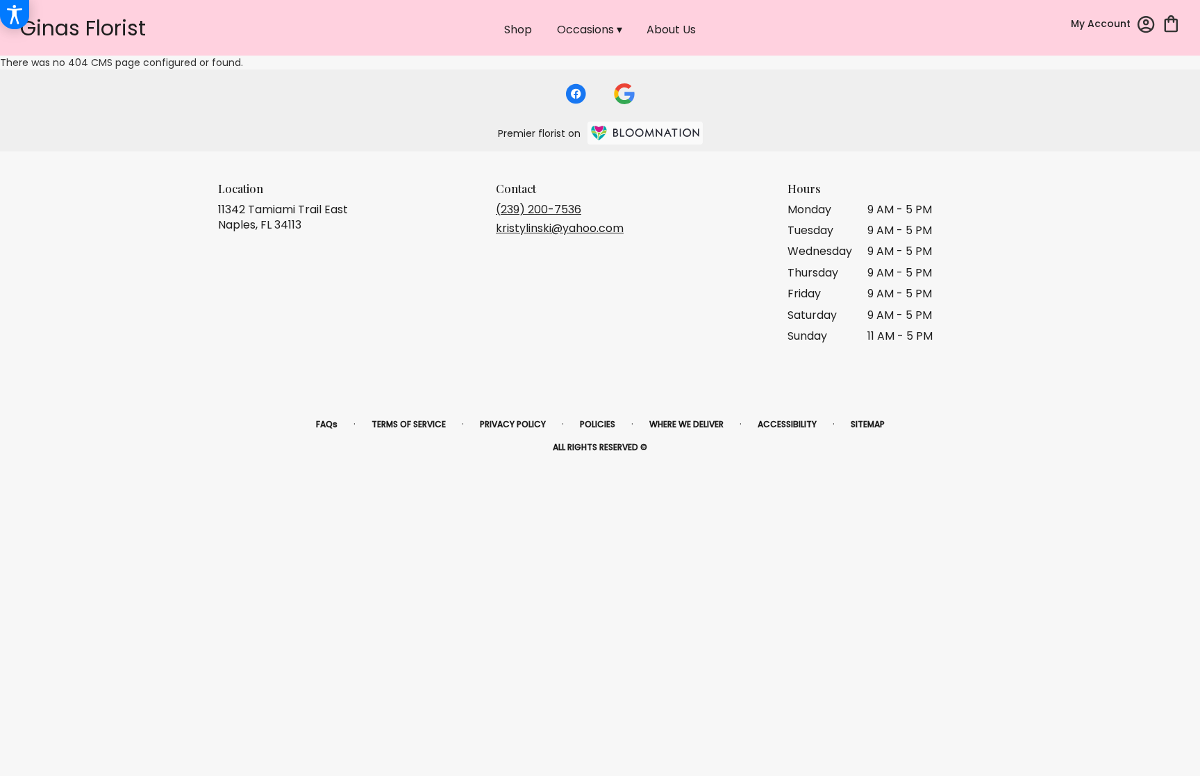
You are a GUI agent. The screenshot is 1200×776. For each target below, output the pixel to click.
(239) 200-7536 (538, 209)
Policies (597, 424)
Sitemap (868, 424)
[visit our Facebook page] (575, 93)
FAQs (327, 424)
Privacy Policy (513, 424)
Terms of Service (409, 424)
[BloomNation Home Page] (645, 133)
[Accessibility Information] (14, 14)
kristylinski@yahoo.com (560, 228)
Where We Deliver (686, 424)
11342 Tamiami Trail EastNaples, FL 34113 (283, 217)
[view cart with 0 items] (1171, 22)
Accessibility (787, 424)
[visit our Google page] (624, 93)
